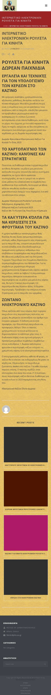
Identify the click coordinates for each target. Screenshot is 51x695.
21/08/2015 (14, 49)
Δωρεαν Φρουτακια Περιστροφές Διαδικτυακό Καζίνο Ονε (26, 509)
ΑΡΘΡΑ (25, 688)
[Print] (14, 54)
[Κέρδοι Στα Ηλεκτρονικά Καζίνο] (26, 577)
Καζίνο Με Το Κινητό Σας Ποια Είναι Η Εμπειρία (24, 210)
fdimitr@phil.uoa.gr (13, 635)
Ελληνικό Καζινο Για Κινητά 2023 (17, 207)
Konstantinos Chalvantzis (25, 680)
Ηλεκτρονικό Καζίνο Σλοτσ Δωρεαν (18, 388)
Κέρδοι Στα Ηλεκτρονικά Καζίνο (26, 598)
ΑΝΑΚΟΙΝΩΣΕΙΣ (25, 691)
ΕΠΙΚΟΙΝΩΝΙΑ (25, 693)
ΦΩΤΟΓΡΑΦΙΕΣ (25, 686)
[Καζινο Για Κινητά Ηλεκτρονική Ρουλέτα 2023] (26, 533)
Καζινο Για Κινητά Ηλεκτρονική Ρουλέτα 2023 (26, 554)
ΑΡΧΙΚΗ (25, 683)
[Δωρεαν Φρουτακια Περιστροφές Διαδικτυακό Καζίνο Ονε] (26, 488)
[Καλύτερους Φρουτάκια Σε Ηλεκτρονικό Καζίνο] (26, 444)
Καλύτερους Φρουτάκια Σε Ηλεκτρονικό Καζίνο (26, 465)
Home (5, 26)
